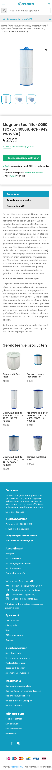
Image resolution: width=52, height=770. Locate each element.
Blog (8, 630)
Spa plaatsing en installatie (18, 686)
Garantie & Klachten (15, 668)
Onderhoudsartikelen (19, 25)
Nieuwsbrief (11, 733)
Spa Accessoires (13, 568)
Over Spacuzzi (12, 620)
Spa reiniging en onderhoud (19, 563)
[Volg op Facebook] (12, 743)
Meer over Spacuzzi (15, 512)
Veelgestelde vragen (16, 663)
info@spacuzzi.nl (21, 529)
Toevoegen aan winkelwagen (23, 158)
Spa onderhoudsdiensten (18, 696)
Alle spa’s (10, 553)
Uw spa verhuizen (14, 705)
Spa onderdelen (13, 558)
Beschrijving (13, 194)
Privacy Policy (12, 625)
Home (4, 25)
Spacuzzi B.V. (17, 766)
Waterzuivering (39, 25)
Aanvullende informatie (19, 200)
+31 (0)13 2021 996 (23, 524)
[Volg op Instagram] (19, 743)
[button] (46, 50)
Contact (10, 640)
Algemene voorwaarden (17, 673)
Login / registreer (14, 719)
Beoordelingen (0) (16, 206)
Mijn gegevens (12, 724)
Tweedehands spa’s (15, 573)
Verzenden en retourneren (18, 658)
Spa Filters (6, 28)
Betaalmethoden (14, 653)
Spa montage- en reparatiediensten (23, 691)
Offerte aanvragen (15, 635)
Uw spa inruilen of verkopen (19, 701)
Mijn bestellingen (14, 728)
